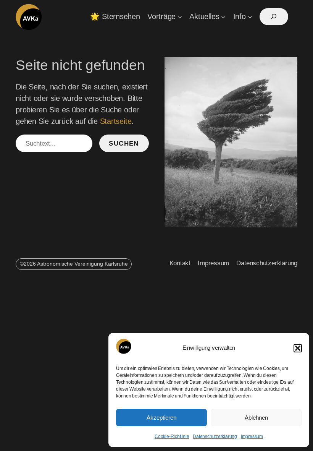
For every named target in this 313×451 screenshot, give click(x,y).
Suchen (124, 143)
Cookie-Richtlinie (172, 436)
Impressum (252, 436)
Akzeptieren (161, 417)
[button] (298, 348)
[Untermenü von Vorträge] (179, 17)
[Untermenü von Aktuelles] (223, 17)
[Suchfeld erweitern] (274, 16)
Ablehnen (256, 417)
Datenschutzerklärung (215, 436)
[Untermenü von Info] (250, 17)
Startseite (116, 121)
